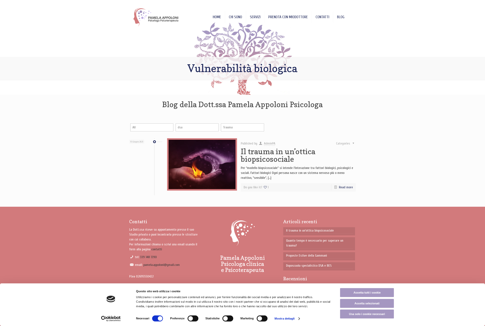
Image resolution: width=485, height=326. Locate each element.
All (134, 127)
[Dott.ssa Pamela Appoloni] (156, 17)
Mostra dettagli (285, 318)
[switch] (193, 318)
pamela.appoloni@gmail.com (161, 265)
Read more (346, 187)
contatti (156, 249)
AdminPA (269, 143)
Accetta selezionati (366, 303)
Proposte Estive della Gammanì (306, 256)
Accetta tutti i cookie (367, 292)
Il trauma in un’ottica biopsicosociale (278, 155)
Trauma (228, 127)
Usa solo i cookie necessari (367, 314)
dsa (180, 127)
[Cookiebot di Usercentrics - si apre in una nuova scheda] (111, 318)
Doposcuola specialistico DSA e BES (309, 266)
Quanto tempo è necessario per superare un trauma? (314, 243)
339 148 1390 (148, 257)
